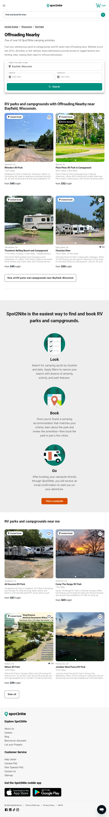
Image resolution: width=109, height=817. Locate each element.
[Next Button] (50, 553)
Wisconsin (26, 26)
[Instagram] (17, 810)
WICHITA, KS (61, 581)
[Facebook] (7, 810)
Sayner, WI (60, 164)
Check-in (12, 73)
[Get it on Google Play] (47, 793)
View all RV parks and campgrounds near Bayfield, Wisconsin (40, 278)
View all (12, 694)
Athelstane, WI (11, 247)
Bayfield (39, 26)
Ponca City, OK (62, 664)
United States (11, 26)
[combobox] (54, 66)
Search (56, 86)
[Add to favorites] (49, 117)
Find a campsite (54, 501)
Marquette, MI (62, 247)
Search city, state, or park (18, 62)
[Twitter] (14, 810)
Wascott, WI (10, 164)
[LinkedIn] (10, 810)
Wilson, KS (9, 664)
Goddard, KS (10, 581)
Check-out (61, 73)
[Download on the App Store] (19, 792)
